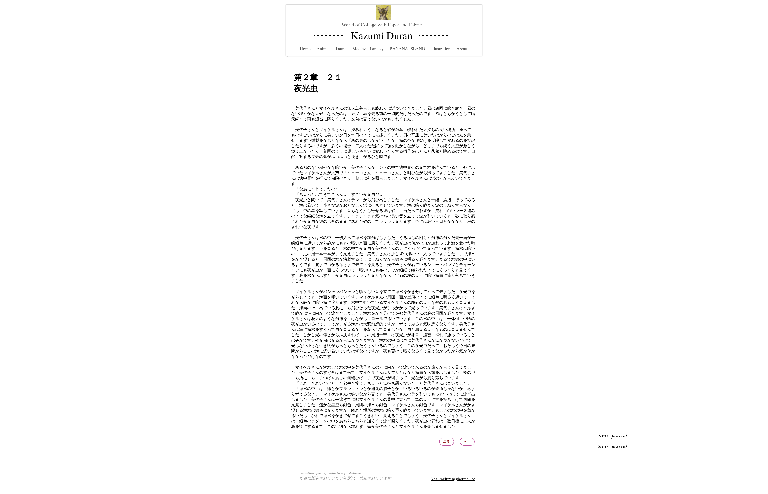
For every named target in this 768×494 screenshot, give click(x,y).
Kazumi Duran (381, 35)
